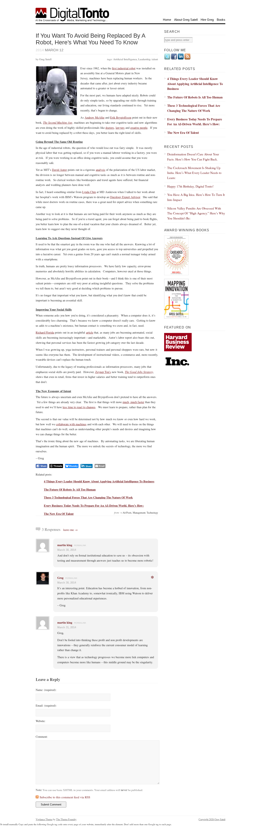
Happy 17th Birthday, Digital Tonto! (190, 186)
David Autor (59, 170)
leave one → (70, 530)
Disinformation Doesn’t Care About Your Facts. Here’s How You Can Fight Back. (193, 156)
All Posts (127, 512)
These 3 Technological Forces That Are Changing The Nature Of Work (88, 497)
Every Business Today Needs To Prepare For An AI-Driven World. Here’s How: (94, 505)
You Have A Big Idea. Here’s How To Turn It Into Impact (196, 197)
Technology (152, 512)
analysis (100, 170)
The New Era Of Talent (59, 514)
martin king (64, 545)
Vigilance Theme (44, 819)
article (89, 332)
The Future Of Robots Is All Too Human (70, 489)
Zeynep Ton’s (103, 372)
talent (155, 59)
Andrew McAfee (94, 117)
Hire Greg (207, 19)
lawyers (120, 128)
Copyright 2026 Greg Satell (212, 819)
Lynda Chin (89, 192)
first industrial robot (123, 68)
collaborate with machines (71, 424)
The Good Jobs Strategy (139, 372)
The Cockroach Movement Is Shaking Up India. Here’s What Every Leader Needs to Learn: (194, 173)
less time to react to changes (79, 407)
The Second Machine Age (57, 122)
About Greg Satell (186, 19)
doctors (109, 128)
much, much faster (133, 402)
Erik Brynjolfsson (120, 117)
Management (139, 512)
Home (167, 19)
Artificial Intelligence (125, 59)
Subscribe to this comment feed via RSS (65, 797)
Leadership (144, 59)
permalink (80, 545)
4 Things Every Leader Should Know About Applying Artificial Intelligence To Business (99, 481)
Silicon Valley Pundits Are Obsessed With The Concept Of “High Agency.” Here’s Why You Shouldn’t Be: (196, 213)
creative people (138, 128)
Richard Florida (45, 332)
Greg (60, 578)
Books (221, 19)
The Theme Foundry (66, 819)
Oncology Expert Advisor (125, 197)
